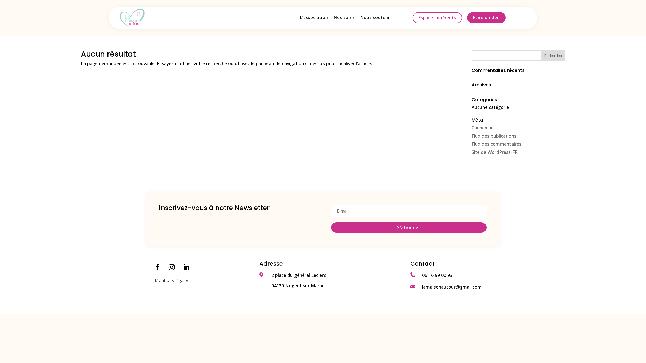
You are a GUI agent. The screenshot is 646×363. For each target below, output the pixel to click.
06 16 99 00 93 (437, 275)
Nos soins (344, 18)
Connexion (483, 128)
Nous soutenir (375, 18)
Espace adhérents (437, 17)
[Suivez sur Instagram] (172, 267)
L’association (314, 18)
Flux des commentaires (496, 144)
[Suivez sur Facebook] (157, 267)
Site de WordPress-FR (495, 152)
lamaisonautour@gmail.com (452, 287)
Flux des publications (494, 136)
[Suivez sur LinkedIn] (186, 267)
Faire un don (486, 17)
